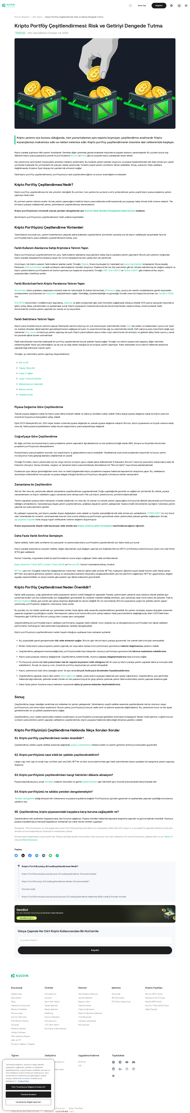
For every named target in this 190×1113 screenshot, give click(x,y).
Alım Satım (37, 17)
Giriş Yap (142, 5)
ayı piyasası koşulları (25, 519)
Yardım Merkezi (85, 998)
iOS (79, 1065)
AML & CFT (16, 1040)
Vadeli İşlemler (51, 1005)
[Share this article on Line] (50, 855)
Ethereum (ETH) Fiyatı (155, 998)
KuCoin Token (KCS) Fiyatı (157, 1005)
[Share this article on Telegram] (36, 855)
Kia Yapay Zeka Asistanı (55, 1028)
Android (82, 1062)
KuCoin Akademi (22, 17)
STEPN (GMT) (154, 513)
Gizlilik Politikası (18, 1032)
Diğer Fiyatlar (151, 1009)
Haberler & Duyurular (20, 1005)
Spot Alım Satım (52, 1001)
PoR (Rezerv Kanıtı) (20, 1021)
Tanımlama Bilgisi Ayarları (28, 1102)
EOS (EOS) (20, 302)
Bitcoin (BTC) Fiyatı (154, 994)
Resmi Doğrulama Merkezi (90, 1013)
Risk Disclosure (30, 840)
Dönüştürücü (51, 1021)
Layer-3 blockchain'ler (30, 378)
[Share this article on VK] (43, 855)
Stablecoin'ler (26, 394)
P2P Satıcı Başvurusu (121, 1001)
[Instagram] (127, 1069)
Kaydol (158, 5)
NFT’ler (18, 570)
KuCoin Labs (17, 1013)
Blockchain (20, 290)
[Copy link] (57, 855)
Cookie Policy (23, 1081)
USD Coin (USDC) (111, 270)
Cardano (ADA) (166, 293)
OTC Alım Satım (52, 1025)
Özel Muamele (84, 1017)
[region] (28, 1085)
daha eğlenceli (67, 676)
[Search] (130, 5)
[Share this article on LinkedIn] (23, 855)
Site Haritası (83, 1025)
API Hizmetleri (118, 998)
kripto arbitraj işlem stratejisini (95, 525)
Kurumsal (116, 994)
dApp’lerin (51, 293)
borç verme (30, 332)
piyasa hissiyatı (89, 781)
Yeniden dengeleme (24, 798)
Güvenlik (15, 1025)
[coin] (113, 1075)
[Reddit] (113, 1069)
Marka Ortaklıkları (19, 1009)
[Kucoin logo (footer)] (21, 975)
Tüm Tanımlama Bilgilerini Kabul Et (28, 1087)
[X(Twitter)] (113, 1062)
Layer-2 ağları (26, 373)
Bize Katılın (16, 998)
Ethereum (110, 290)
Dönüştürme (50, 994)
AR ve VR (23, 362)
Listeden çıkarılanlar (87, 1021)
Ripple (85, 264)
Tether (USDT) (131, 270)
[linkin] (120, 1069)
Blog (13, 1001)
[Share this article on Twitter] (16, 855)
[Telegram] (120, 1062)
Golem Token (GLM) (54, 564)
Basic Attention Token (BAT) (29, 564)
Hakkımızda (16, 994)
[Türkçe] (171, 5)
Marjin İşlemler (51, 1009)
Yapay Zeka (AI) (27, 368)
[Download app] (179, 5)
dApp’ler (68, 302)
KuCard (48, 998)
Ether (83, 155)
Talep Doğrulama (86, 1009)
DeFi (129, 326)
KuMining (49, 1013)
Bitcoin (74, 155)
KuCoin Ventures (18, 1017)
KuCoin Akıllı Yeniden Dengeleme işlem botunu (110, 210)
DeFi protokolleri (33, 267)
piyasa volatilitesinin (81, 745)
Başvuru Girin (84, 1001)
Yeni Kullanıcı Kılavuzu (88, 994)
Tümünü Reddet (28, 1094)
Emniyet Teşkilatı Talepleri (23, 1044)
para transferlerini (133, 264)
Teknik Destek (84, 1005)
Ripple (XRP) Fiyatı (153, 1001)
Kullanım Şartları (18, 1028)
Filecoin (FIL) (74, 564)
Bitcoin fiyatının (22, 601)
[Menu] (186, 5)
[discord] (133, 1062)
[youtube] (127, 1062)
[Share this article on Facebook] (30, 855)
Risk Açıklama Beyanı (20, 1036)
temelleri (49, 781)
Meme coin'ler (26, 389)
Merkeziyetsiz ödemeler (31, 384)
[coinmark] (133, 1069)
